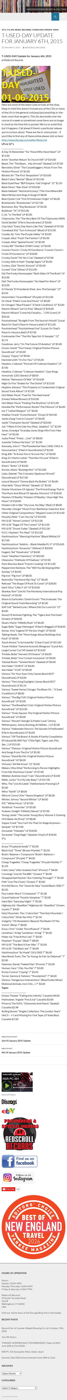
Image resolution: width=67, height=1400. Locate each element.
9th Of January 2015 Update (16, 1050)
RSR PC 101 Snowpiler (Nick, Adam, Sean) (23, 1351)
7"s (8, 29)
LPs (12, 29)
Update (48, 29)
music (18, 29)
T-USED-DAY (37, 29)
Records (26, 29)
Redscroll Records (35, 47)
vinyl (56, 29)
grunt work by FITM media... (10, 1396)
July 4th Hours (9, 1337)
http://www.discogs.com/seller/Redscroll (24, 139)
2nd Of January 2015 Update (16, 1038)
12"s (4, 29)
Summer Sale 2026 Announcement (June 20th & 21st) (28, 1357)
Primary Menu (63, 17)
